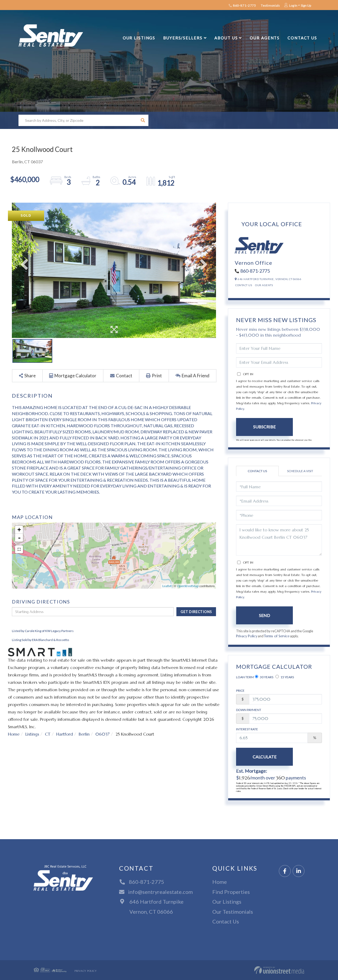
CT (47, 734)
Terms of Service (276, 636)
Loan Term (245, 677)
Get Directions (196, 612)
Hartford (64, 734)
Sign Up (306, 5)
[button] (142, 120)
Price (240, 691)
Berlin (84, 734)
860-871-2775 (244, 5)
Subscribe (264, 426)
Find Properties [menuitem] (231, 892)
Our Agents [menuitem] (265, 37)
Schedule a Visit (300, 471)
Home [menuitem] (219, 882)
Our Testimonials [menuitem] (232, 911)
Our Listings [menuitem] (139, 37)
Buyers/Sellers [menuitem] (182, 37)
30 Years (266, 677)
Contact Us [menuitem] (302, 37)
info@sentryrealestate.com (160, 892)
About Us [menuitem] (226, 37)
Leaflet (167, 586)
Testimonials (270, 5)
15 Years (287, 677)
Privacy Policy (246, 636)
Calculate (264, 756)
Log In (293, 5)
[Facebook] (284, 871)
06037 (102, 734)
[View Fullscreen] (19, 549)
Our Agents (264, 285)
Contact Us (243, 285)
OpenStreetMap (188, 586)
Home (14, 734)
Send (264, 615)
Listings (32, 734)
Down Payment (248, 710)
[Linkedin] (298, 871)
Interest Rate (247, 729)
